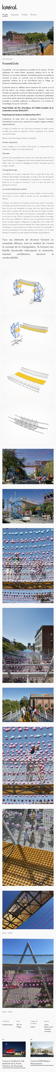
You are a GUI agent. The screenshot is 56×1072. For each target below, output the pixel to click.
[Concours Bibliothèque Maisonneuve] (31, 1039)
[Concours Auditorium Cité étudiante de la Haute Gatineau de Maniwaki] (3, 1039)
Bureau (34, 14)
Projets (5, 14)
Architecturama (7, 1024)
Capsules (15, 14)
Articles (25, 14)
